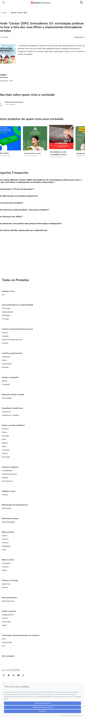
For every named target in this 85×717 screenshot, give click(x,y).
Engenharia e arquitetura (12, 408)
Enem (4, 439)
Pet (3, 295)
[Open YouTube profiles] (18, 675)
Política (5, 453)
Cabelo (4, 535)
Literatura (5, 450)
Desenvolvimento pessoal (12, 339)
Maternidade (7, 398)
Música (4, 570)
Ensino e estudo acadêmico (13, 425)
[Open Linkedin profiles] (13, 675)
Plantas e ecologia (10, 580)
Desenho (5, 567)
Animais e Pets (8, 291)
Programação (7, 642)
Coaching (5, 336)
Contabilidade (7, 470)
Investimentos (7, 481)
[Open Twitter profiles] (8, 675)
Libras (4, 446)
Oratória (5, 343)
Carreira (5, 332)
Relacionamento (8, 601)
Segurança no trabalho (10, 415)
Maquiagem (6, 546)
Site (3, 646)
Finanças (5, 477)
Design (4, 381)
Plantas (5, 587)
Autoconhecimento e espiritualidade (17, 305)
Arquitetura (6, 411)
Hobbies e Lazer (9, 491)
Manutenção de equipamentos (15, 505)
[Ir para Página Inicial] (42, 2)
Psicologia (6, 457)
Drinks (4, 360)
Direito (4, 432)
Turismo (5, 495)
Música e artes (8, 560)
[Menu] (3, 2)
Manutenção (6, 508)
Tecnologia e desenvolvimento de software (21, 635)
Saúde (4, 625)
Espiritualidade (7, 312)
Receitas (5, 367)
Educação (5, 436)
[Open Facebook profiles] (3, 675)
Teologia (5, 319)
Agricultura (6, 584)
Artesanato (6, 563)
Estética (5, 539)
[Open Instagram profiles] (23, 675)
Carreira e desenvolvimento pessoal (17, 329)
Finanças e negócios (10, 467)
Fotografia (6, 384)
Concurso (5, 429)
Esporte (5, 618)
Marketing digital (8, 522)
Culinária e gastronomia (12, 353)
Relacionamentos (9, 597)
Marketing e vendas (10, 518)
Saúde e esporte (9, 611)
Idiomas (5, 443)
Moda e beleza (8, 532)
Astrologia (6, 308)
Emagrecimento (8, 615)
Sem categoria (8, 656)
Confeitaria (6, 357)
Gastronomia (7, 364)
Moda (4, 549)
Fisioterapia (6, 622)
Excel (4, 639)
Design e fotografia (10, 377)
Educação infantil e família (13, 394)
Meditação (6, 315)
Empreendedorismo (9, 474)
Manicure (5, 542)
